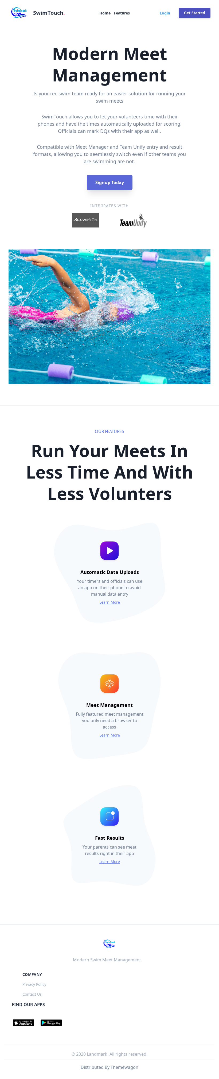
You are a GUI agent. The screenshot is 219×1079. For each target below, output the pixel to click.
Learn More (109, 602)
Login (165, 13)
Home (105, 13)
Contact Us (32, 994)
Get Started (194, 12)
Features (122, 13)
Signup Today (109, 182)
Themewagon (124, 1067)
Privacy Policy (34, 984)
